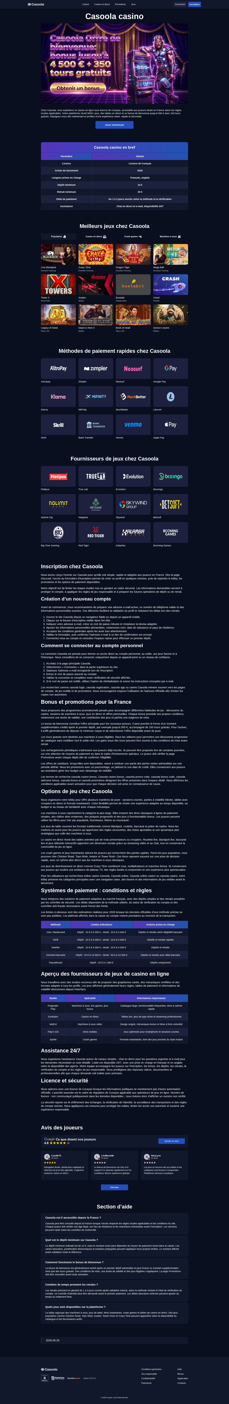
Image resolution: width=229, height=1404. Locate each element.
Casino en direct (94, 236)
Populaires (56, 236)
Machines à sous (168, 236)
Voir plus (114, 1187)
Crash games (131, 236)
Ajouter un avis (172, 1141)
